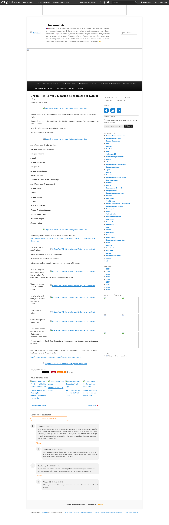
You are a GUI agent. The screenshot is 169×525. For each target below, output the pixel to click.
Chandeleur (110, 219)
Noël (108, 151)
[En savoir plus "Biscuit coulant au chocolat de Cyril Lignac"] (112, 330)
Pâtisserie (109, 182)
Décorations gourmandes (115, 156)
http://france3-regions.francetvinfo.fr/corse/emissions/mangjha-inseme (55, 357)
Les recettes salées (69, 84)
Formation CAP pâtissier (65, 88)
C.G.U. (97, 512)
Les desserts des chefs (114, 188)
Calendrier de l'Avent (113, 216)
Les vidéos (110, 175)
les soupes (110, 209)
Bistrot (108, 235)
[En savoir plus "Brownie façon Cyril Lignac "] (130, 313)
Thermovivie (55, 25)
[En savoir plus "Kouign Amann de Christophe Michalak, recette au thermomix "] (112, 313)
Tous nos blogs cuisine (88, 2)
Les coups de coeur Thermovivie (118, 203)
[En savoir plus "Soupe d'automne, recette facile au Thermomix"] (130, 330)
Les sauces (110, 224)
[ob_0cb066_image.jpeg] (72, 249)
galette (108, 253)
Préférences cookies (131, 512)
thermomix (110, 198)
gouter (108, 185)
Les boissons (111, 149)
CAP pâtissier (111, 214)
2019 (108, 271)
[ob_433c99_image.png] (72, 285)
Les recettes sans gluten (115, 193)
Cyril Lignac (110, 201)
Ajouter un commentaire (49, 418)
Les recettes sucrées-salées (116, 164)
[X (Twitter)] (104, 2)
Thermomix (110, 162)
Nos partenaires (111, 180)
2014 (108, 284)
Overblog (100, 504)
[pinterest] (107, 2)
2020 (108, 269)
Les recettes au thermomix (44, 88)
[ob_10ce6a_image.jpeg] (72, 330)
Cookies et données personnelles (111, 512)
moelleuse (110, 232)
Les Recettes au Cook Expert (110, 84)
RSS (119, 110)
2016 (108, 279)
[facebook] (100, 2)
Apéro (108, 170)
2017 (108, 277)
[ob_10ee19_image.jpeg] (72, 297)
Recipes (109, 146)
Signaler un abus (86, 512)
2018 (108, 274)
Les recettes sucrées (50, 84)
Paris (108, 243)
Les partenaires (111, 190)
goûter (108, 172)
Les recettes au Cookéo (87, 84)
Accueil (37, 84)
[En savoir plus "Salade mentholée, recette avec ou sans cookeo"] (130, 348)
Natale (108, 159)
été (107, 261)
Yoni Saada (110, 248)
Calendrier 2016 (111, 154)
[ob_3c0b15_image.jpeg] (72, 271)
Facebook (106, 110)
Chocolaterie (110, 237)
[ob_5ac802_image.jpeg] (72, 312)
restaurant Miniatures (113, 255)
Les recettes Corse (112, 167)
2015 (108, 282)
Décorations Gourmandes (115, 240)
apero (108, 227)
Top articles (68, 512)
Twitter (112, 110)
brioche (109, 196)
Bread (108, 211)
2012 (108, 290)
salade (108, 258)
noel (107, 143)
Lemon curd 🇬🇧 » (93, 405)
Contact (80, 88)
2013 (108, 287)
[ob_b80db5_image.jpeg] (72, 321)
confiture (109, 250)
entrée (108, 229)
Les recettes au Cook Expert (116, 177)
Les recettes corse (112, 222)
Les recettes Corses (130, 84)
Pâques (109, 245)
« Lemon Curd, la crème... (38, 405)
